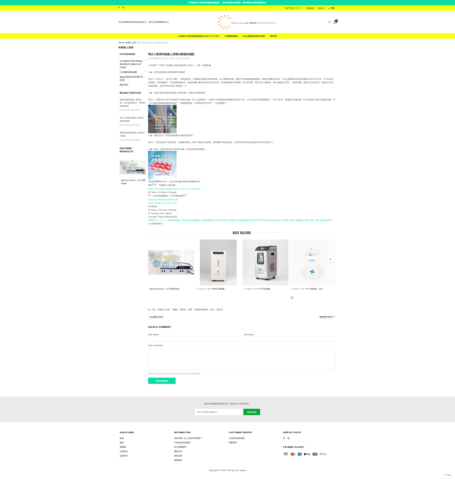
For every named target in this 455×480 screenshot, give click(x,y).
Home (121, 42)
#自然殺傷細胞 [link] (243, 220)
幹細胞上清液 (130, 42)
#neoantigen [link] (273, 220)
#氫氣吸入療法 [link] (302, 220)
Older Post (157, 316)
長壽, (191, 309)
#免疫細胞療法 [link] (175, 220)
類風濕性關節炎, (202, 309)
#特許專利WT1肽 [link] (258, 220)
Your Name (153, 334)
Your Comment (155, 345)
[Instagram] (124, 7)
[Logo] (247, 22)
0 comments (183, 58)
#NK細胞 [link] (231, 220)
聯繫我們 (298, 8)
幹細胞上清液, (164, 309)
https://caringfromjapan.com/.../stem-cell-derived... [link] (174, 188)
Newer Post (326, 316)
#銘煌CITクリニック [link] (157, 220)
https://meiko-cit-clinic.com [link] (162, 203)
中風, (154, 309)
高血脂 (220, 309)
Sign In (321, 8)
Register (310, 8)
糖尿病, (184, 309)
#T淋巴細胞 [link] (220, 220)
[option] (171, 268)
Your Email (248, 334)
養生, (213, 309)
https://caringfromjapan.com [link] (163, 199)
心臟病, (176, 309)
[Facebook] (119, 7)
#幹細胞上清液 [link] (288, 220)
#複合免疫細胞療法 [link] (191, 220)
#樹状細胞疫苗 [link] (208, 220)
